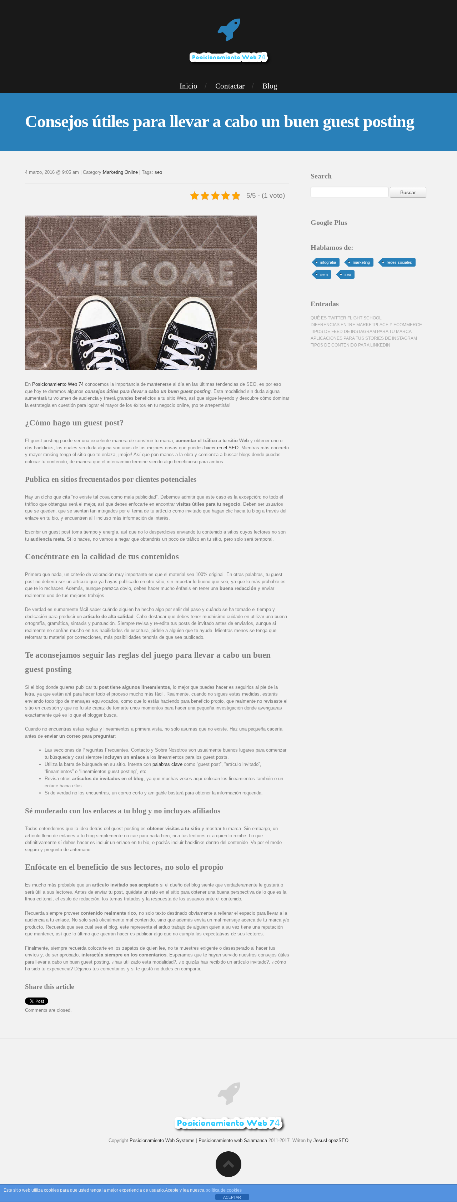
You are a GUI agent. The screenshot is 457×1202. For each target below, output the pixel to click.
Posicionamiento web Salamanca (233, 1140)
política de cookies (224, 1190)
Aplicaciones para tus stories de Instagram (364, 338)
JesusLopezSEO (330, 1140)
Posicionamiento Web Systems (162, 1140)
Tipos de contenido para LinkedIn (350, 345)
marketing (361, 262)
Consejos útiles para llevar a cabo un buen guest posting (219, 121)
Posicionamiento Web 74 (58, 384)
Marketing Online (120, 172)
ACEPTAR (232, 1197)
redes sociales (399, 262)
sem (324, 274)
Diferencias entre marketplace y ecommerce (366, 324)
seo (158, 172)
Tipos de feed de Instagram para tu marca (361, 331)
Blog (269, 86)
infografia (328, 262)
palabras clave (167, 764)
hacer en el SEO (221, 447)
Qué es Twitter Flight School (346, 317)
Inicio (188, 86)
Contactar (230, 86)
